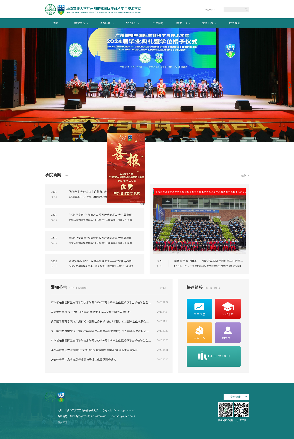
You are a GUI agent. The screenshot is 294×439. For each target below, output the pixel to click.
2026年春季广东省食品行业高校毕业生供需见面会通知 (83, 359)
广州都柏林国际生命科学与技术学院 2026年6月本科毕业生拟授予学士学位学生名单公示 (101, 340)
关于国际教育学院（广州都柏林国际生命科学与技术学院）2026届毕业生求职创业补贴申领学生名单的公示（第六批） (101, 331)
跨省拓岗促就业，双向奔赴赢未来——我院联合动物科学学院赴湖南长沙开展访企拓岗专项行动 (102, 261)
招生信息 (158, 23)
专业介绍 (130, 23)
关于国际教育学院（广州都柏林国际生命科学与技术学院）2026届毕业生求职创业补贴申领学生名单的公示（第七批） (101, 321)
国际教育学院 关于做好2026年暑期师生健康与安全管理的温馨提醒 (90, 312)
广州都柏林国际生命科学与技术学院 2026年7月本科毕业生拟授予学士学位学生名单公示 (101, 302)
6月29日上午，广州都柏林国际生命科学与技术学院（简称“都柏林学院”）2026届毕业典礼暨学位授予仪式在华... (102, 197)
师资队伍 (105, 23)
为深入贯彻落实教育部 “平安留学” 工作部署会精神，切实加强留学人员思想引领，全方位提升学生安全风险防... (102, 220)
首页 (56, 23)
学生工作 (181, 23)
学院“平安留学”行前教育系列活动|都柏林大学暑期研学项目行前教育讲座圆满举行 (102, 215)
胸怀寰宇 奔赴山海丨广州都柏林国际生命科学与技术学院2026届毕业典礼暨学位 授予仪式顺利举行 (102, 191)
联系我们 (234, 23)
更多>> (245, 175)
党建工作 (207, 23)
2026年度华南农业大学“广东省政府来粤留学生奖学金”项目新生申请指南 (94, 350)
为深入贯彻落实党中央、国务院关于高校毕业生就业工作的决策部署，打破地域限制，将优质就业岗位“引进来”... (102, 266)
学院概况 (79, 23)
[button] (290, 85)
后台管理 (62, 422)
